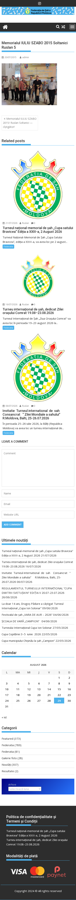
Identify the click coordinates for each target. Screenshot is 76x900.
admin (25, 57)
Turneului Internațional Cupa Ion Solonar (27, 627)
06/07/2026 (11, 405)
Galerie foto (9, 758)
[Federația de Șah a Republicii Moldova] (38, 14)
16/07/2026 (11, 304)
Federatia (8, 246)
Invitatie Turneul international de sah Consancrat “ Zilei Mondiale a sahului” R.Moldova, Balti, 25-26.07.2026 (36, 577)
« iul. (4, 717)
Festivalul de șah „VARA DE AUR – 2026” (27, 614)
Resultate (8, 771)
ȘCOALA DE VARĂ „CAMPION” (21, 621)
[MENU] (72, 26)
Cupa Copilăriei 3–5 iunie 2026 (21, 634)
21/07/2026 (11, 223)
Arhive (12, 784)
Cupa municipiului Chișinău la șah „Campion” (28, 640)
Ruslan (25, 223)
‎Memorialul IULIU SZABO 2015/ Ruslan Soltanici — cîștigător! (20, 123)
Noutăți (6, 764)
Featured (7, 738)
